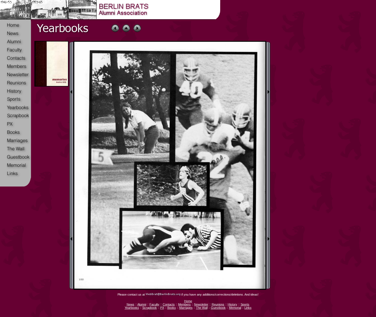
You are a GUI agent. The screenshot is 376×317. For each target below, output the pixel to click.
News (130, 304)
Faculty (154, 304)
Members (184, 304)
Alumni (141, 304)
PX (162, 307)
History (232, 304)
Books (171, 307)
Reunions (218, 304)
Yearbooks (132, 307)
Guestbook (218, 307)
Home (188, 301)
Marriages (186, 307)
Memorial (235, 307)
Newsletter (201, 304)
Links (248, 307)
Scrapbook (149, 307)
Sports (245, 304)
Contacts (169, 304)
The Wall (202, 307)
